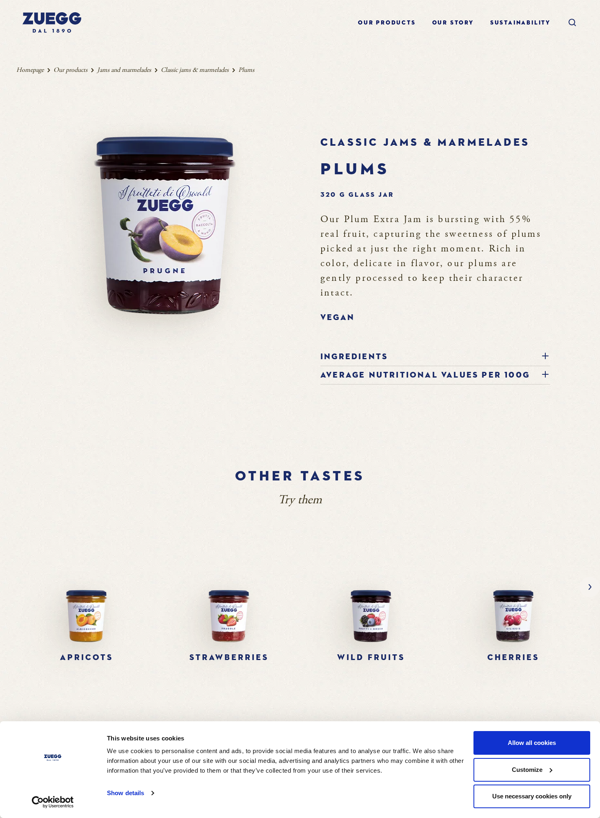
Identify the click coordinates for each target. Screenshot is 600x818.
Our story (453, 23)
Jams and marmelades (124, 70)
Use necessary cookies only (531, 796)
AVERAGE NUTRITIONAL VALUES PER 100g (425, 375)
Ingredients (354, 357)
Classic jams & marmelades (195, 70)
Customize (527, 769)
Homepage (30, 70)
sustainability (520, 23)
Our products (387, 23)
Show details (125, 792)
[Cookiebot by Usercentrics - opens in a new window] (53, 802)
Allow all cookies (532, 742)
